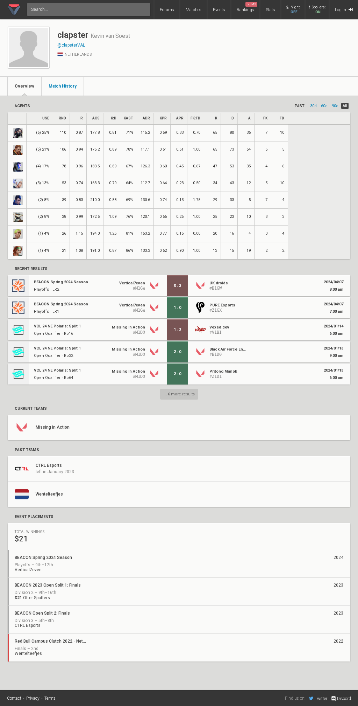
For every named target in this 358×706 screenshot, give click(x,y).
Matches (193, 9)
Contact (14, 698)
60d (324, 106)
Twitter (321, 698)
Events (219, 9)
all (345, 106)
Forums (167, 9)
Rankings (246, 7)
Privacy (33, 698)
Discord (344, 698)
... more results (179, 394)
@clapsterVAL (71, 45)
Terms (50, 698)
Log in (341, 9)
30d (313, 106)
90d (335, 106)
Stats (270, 9)
